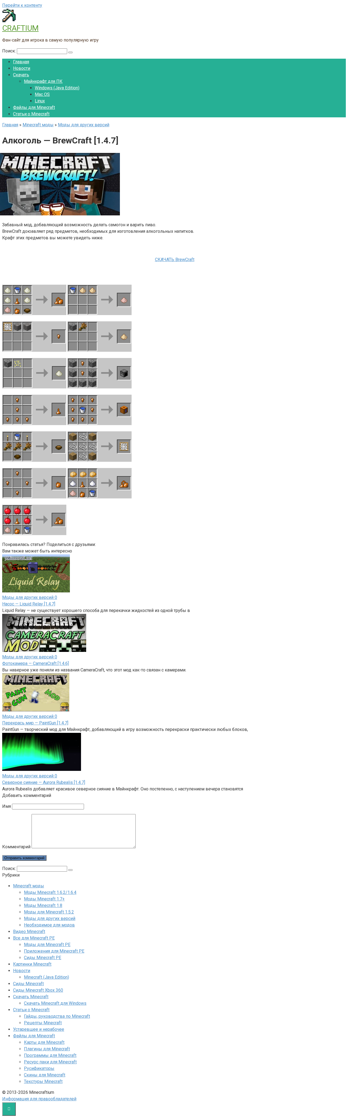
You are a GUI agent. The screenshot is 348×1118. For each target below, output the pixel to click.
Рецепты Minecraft (43, 1022)
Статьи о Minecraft (31, 114)
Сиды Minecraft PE (42, 957)
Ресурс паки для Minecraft (50, 1061)
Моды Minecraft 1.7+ (44, 899)
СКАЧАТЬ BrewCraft (174, 259)
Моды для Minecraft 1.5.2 (49, 912)
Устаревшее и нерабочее (38, 1029)
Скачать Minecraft (30, 996)
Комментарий (16, 846)
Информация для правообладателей (39, 1098)
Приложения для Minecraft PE (54, 951)
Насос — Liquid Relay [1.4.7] (28, 604)
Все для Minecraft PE (34, 938)
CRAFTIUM (20, 28)
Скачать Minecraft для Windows (55, 1003)
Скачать (21, 74)
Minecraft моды (28, 885)
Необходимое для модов (49, 925)
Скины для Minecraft (44, 1075)
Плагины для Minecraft (47, 1048)
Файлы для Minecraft (34, 107)
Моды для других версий (49, 918)
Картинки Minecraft (32, 964)
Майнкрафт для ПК (43, 81)
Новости (21, 68)
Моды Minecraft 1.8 (43, 905)
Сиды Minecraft (28, 983)
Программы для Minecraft (50, 1055)
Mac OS (42, 94)
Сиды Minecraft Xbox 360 (38, 990)
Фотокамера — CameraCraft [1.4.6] (35, 663)
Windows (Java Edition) (57, 87)
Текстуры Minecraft (43, 1081)
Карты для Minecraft (44, 1042)
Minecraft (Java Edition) (46, 977)
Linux (40, 100)
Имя (6, 806)
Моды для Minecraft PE (47, 944)
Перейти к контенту (22, 5)
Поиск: (9, 51)
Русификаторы (39, 1068)
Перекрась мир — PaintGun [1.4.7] (35, 723)
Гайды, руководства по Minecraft (57, 1016)
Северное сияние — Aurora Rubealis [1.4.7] (43, 782)
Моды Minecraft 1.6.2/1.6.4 (50, 892)
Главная (21, 61)
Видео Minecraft (29, 931)
